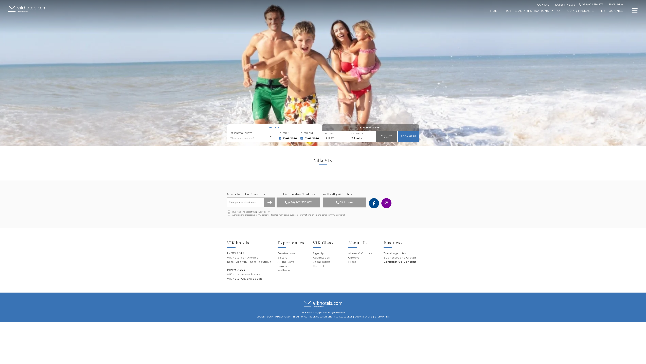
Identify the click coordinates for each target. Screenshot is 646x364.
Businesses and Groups (400, 257)
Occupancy (356, 133)
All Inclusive (286, 261)
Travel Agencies (395, 253)
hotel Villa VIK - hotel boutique (249, 261)
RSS (387, 316)
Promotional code (386, 136)
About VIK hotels (360, 253)
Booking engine (363, 316)
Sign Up (318, 253)
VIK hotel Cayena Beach (244, 278)
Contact (318, 266)
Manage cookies (343, 316)
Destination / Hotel (241, 133)
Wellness (284, 270)
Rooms (329, 133)
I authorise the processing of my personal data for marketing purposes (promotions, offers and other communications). (253, 215)
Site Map (379, 316)
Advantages (321, 257)
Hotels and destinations (527, 10)
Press (352, 261)
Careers (353, 257)
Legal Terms (321, 261)
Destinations (286, 253)
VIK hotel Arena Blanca (244, 274)
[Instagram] (386, 203)
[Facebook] (374, 203)
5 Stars (282, 257)
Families (283, 266)
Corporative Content (400, 261)
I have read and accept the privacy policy (250, 211)
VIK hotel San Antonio (243, 257)
